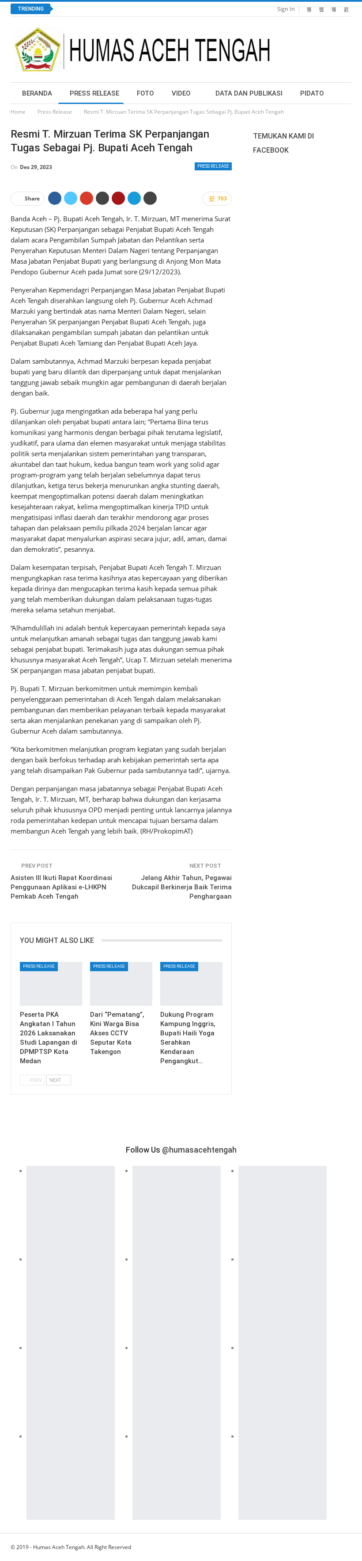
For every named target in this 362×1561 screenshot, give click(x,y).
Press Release (94, 93)
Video (181, 93)
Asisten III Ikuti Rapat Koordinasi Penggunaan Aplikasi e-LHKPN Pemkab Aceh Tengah (61, 887)
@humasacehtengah (199, 1149)
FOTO (145, 93)
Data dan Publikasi (249, 93)
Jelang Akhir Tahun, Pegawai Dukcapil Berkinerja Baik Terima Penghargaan (182, 887)
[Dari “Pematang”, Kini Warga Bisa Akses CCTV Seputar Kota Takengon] (121, 984)
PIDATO (312, 93)
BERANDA (37, 93)
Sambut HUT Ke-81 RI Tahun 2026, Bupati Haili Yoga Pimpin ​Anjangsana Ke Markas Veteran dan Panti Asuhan (215, 9)
